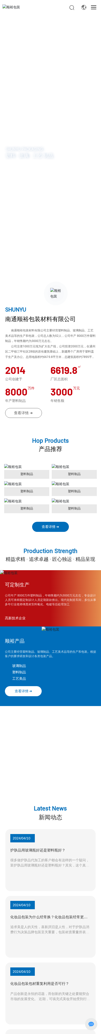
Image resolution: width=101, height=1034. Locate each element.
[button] (47, 275)
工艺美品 (19, 684)
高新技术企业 (15, 624)
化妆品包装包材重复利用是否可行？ (39, 994)
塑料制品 (26, 474)
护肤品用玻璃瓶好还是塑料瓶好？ (37, 854)
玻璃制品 (19, 672)
